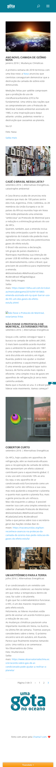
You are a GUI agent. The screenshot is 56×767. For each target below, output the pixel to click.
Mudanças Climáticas (32, 63)
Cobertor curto (18, 447)
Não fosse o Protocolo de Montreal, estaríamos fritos (27, 325)
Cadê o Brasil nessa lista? (25, 181)
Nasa (26, 73)
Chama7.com (40, 736)
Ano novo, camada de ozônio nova (26, 58)
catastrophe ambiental (17, 188)
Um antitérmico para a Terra (26, 575)
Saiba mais (11, 137)
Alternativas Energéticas (36, 184)
